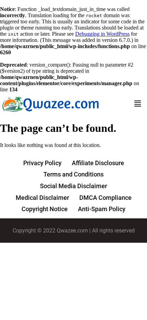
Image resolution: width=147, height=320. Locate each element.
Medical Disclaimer (42, 197)
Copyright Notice (45, 209)
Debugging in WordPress (102, 34)
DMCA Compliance (105, 197)
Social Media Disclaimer (73, 186)
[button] (138, 103)
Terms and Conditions (73, 174)
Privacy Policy (42, 163)
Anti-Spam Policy (101, 209)
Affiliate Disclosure (98, 163)
